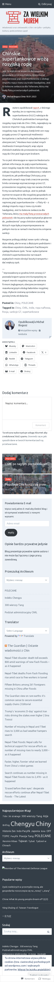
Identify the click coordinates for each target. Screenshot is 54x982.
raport (36, 107)
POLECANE (13, 47)
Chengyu (23, 823)
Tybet (31, 841)
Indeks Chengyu (13, 597)
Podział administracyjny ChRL (21, 612)
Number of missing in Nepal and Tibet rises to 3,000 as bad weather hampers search (26, 730)
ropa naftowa (42, 307)
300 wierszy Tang (14, 605)
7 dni (5, 816)
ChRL (25, 307)
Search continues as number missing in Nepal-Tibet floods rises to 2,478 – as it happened (26, 777)
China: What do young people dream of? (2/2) (25, 899)
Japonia (35, 831)
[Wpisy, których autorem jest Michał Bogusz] (10, 325)
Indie (31, 307)
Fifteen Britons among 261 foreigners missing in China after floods (25, 686)
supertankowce (30, 311)
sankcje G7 (15, 311)
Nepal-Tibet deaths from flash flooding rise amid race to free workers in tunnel (26, 675)
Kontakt (42, 954)
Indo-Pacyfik (23, 831)
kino (43, 831)
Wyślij (11, 532)
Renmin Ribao (10, 841)
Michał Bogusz (14, 96)
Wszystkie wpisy (28, 330)
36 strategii (14, 816)
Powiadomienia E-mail (18, 503)
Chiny (5, 47)
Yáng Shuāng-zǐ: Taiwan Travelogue (20, 907)
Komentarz (41, 425)
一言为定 (6, 916)
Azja (45, 816)
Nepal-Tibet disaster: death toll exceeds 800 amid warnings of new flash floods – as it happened (27, 662)
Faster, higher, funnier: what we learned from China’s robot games (26, 763)
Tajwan (22, 841)
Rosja (5, 311)
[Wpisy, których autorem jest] (4, 96)
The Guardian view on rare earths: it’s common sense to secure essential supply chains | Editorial (25, 700)
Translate (29, 636)
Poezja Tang (26, 836)
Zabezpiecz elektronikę (14, 954)
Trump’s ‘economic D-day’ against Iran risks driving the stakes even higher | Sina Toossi (27, 715)
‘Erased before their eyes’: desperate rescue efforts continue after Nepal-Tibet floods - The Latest (27, 792)
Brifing (6, 825)
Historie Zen (9, 831)
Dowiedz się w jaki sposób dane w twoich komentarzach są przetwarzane (24, 440)
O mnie (32, 954)
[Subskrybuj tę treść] (6, 645)
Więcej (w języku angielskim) (34, 969)
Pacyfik (14, 836)
